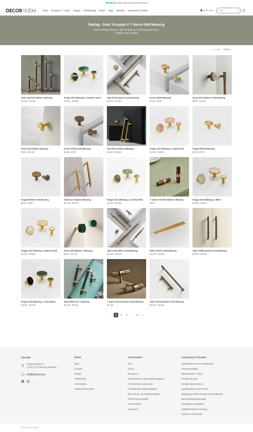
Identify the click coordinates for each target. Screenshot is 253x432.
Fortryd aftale (134, 404)
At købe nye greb (189, 379)
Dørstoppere (81, 384)
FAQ (130, 364)
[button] (227, 49)
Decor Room (33, 428)
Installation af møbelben (192, 404)
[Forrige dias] (25, 75)
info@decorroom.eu (35, 374)
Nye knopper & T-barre (191, 374)
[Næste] (142, 315)
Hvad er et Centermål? (191, 414)
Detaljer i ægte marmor (192, 384)
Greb (77, 364)
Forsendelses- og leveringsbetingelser (146, 379)
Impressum (133, 409)
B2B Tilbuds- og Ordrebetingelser (144, 394)
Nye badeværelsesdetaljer (193, 399)
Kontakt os (133, 374)
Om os (131, 369)
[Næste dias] (56, 75)
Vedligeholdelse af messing (194, 409)
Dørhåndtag (80, 379)
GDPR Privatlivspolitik (138, 399)
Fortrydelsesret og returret (140, 384)
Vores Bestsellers (189, 369)
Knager (78, 374)
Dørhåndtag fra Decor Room (194, 389)
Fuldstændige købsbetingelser (142, 389)
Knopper (78, 369)
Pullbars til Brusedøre (84, 389)
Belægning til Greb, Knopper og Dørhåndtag (202, 394)
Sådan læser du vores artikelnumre (197, 364)
